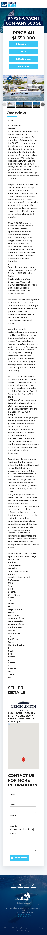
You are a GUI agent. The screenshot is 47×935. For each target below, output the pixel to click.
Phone (13, 815)
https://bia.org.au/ (23, 916)
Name (13, 794)
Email (12, 805)
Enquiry (13, 833)
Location (14, 826)
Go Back (24, 66)
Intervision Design (23, 931)
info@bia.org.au (23, 914)
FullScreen (25, 59)
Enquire (24, 44)
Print (24, 51)
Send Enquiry (20, 857)
